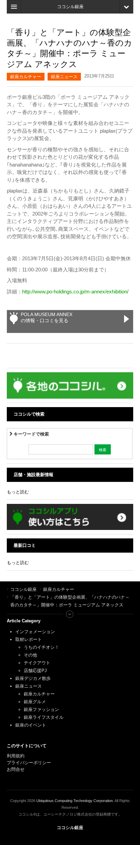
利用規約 (15, 755)
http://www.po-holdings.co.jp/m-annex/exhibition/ (75, 291)
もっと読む (18, 491)
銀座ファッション (41, 709)
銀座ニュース (64, 76)
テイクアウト (37, 662)
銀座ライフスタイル (44, 717)
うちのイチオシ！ (41, 647)
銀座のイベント (30, 725)
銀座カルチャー (25, 76)
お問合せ (15, 769)
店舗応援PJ (35, 670)
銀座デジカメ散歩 (33, 678)
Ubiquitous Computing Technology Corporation (74, 801)
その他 (30, 655)
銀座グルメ (35, 701)
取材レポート (28, 639)
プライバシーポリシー (29, 762)
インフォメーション (35, 631)
